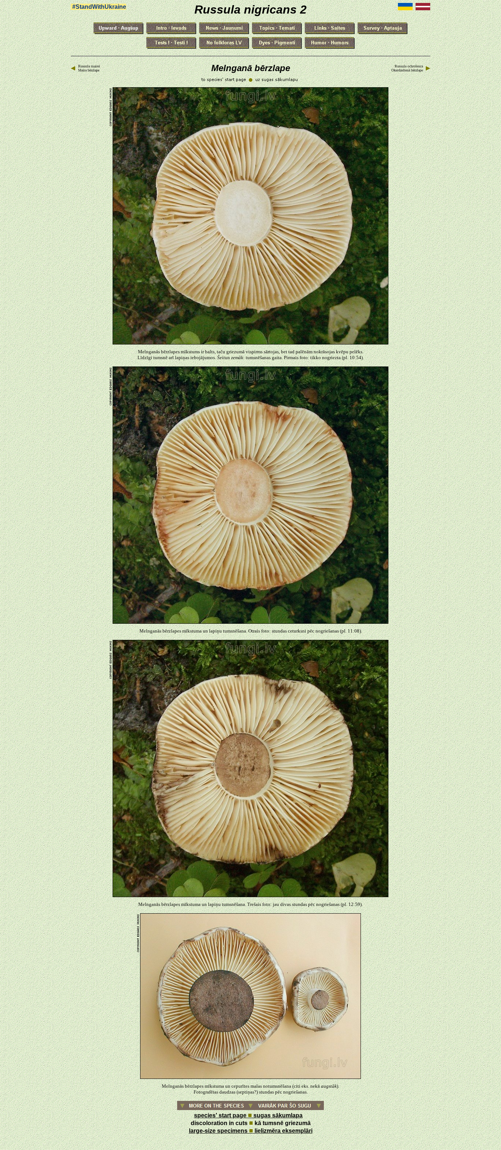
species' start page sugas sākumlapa (248, 1115)
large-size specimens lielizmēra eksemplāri (250, 1131)
